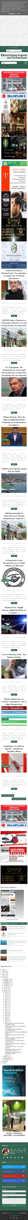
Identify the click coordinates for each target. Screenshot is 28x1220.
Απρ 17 (7, 1003)
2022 (3, 974)
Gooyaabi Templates (14, 1215)
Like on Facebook (8, 1171)
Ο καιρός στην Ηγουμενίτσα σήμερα (15, 950)
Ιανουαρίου (7, 1059)
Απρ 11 (7, 1010)
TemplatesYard (14, 1213)
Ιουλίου (6, 987)
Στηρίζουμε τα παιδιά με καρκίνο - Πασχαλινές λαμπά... (13, 1052)
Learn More (11, 13)
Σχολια (23, 923)
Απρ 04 (7, 1020)
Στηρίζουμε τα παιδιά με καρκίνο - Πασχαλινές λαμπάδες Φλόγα (14, 749)
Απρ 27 (7, 995)
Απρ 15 (7, 1004)
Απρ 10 (7, 1012)
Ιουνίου (6, 988)
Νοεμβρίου (7, 981)
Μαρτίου (6, 1056)
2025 (3, 970)
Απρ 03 (7, 1022)
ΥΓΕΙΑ (5, 340)
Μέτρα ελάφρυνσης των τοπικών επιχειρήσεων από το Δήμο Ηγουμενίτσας (14, 701)
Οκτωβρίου (7, 982)
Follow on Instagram (9, 1180)
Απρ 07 (7, 1017)
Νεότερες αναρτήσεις (7, 795)
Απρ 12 (7, 1009)
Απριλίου (6, 992)
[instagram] (16, 47)
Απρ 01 (7, 1055)
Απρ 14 (7, 1006)
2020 (3, 977)
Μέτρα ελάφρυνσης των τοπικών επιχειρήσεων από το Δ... (13, 1050)
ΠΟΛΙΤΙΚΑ (6, 293)
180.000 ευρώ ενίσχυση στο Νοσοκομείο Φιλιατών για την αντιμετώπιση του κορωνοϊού (14, 323)
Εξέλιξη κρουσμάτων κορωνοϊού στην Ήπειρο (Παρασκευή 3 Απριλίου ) (14, 516)
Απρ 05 (7, 1018)
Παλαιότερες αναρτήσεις (19, 799)
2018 (3, 1063)
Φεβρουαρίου (7, 1058)
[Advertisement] (14, 23)
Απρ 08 (7, 1015)
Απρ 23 (7, 999)
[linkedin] (14, 1157)
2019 (3, 1061)
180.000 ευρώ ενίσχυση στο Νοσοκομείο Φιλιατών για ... (15, 1026)
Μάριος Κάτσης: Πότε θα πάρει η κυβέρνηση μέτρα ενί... (16, 1032)
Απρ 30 (7, 993)
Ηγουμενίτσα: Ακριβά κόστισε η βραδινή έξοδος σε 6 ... (15, 1044)
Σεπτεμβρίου (7, 984)
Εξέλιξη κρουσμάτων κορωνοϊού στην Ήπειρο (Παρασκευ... (14, 1038)
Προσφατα (5, 923)
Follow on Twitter (8, 1166)
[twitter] (13, 47)
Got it (18, 13)
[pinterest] (22, 1157)
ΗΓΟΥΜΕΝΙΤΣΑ (7, 486)
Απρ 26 (7, 996)
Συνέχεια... (14, 315)
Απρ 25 (7, 998)
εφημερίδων (16, 919)
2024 (3, 971)
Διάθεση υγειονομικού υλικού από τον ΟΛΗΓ (15, 1035)
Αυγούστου (7, 985)
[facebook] (10, 47)
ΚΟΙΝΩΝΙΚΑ (6, 580)
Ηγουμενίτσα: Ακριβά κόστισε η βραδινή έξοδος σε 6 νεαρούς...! (14, 610)
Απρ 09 (7, 1014)
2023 (3, 973)
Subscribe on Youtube (9, 1176)
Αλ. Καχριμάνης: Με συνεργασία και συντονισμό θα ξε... (14, 1029)
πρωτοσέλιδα (9, 919)
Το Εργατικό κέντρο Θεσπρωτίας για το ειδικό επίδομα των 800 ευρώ (14, 563)
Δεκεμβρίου (7, 979)
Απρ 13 (7, 1007)
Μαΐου (5, 990)
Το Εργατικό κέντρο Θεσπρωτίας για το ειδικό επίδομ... (14, 1041)
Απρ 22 (7, 1001)
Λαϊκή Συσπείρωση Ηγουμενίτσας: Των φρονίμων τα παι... (14, 1024)
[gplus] (11, 1157)
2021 (3, 976)
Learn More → (13, 1155)
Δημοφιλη (14, 923)
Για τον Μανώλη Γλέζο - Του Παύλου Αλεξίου (14, 1047)
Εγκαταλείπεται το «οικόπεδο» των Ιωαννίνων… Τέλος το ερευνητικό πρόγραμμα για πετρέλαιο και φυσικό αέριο (17, 942)
